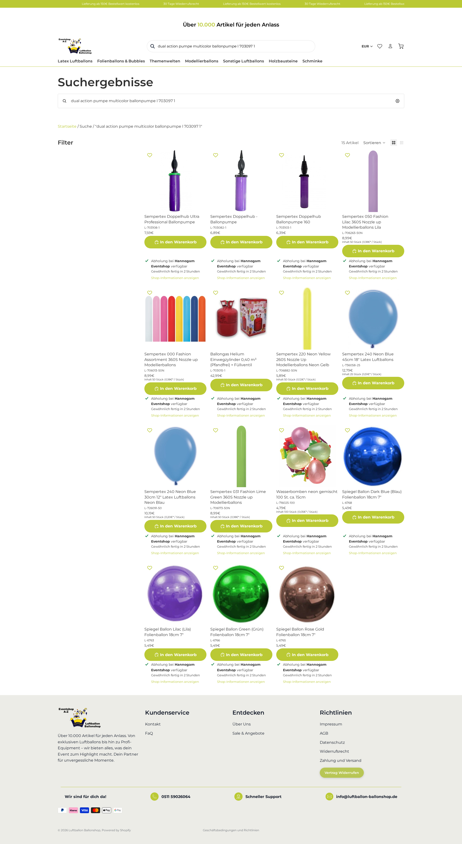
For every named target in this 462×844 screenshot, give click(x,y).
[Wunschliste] (379, 46)
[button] (374, 142)
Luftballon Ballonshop (84, 830)
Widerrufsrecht (334, 751)
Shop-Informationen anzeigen (175, 278)
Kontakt (153, 724)
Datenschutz (332, 742)
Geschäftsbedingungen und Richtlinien (231, 830)
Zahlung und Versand (340, 760)
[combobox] (231, 46)
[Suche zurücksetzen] (397, 101)
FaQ (149, 733)
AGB (324, 733)
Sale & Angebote (248, 733)
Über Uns (241, 724)
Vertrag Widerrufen (342, 773)
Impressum (331, 724)
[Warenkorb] (401, 46)
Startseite (67, 126)
